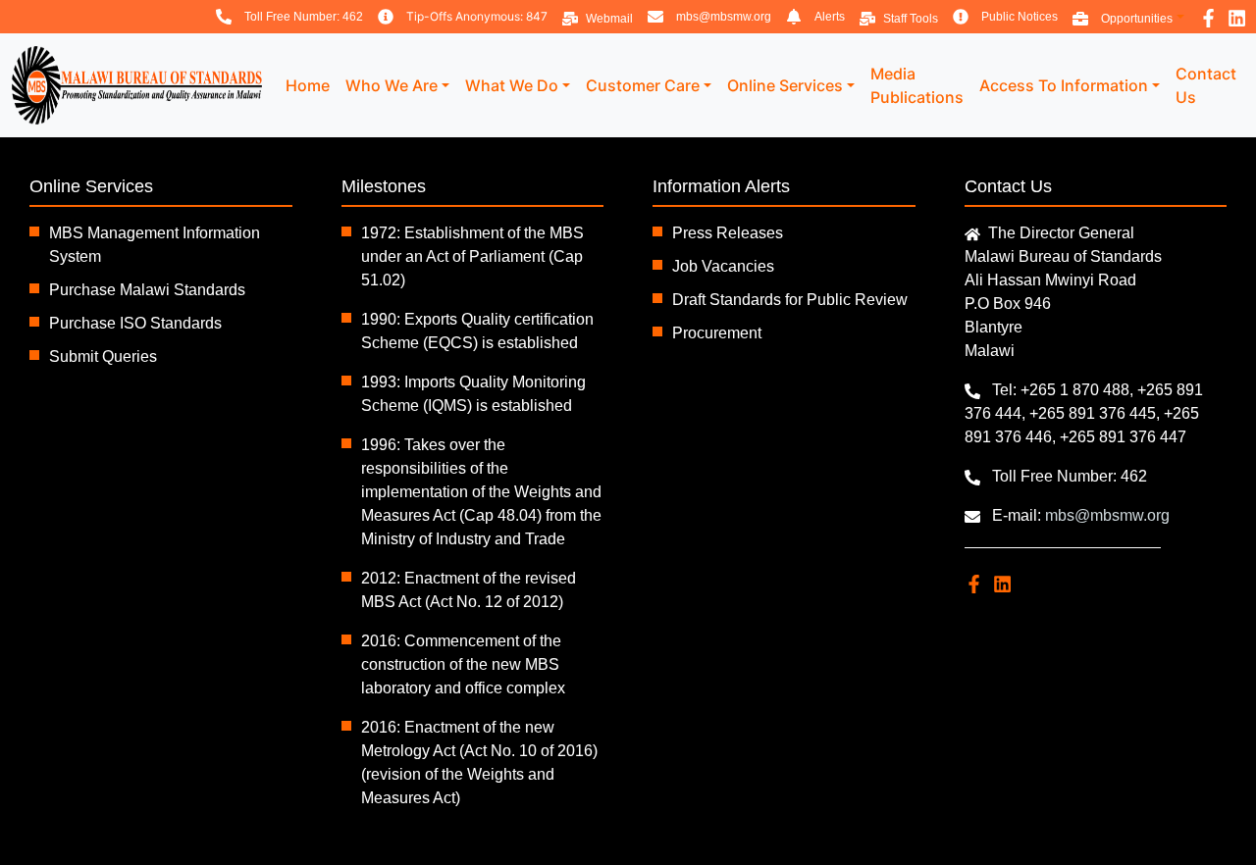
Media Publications (917, 85)
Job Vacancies (723, 266)
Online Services (785, 85)
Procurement (716, 333)
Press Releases (727, 233)
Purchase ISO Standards (135, 323)
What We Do (511, 85)
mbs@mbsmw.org (723, 17)
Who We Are (391, 85)
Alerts (829, 17)
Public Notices (1019, 17)
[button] (1128, 16)
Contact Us (1206, 85)
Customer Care (643, 85)
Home (308, 85)
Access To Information (1063, 85)
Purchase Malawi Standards (147, 289)
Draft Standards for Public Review (790, 299)
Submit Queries (103, 356)
